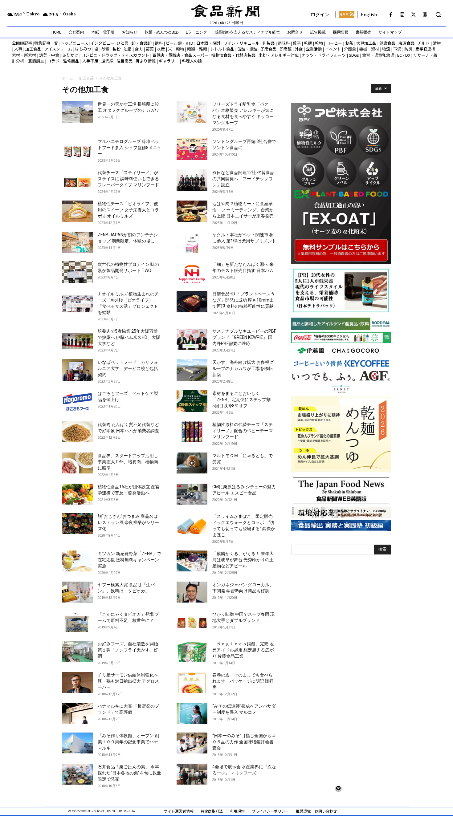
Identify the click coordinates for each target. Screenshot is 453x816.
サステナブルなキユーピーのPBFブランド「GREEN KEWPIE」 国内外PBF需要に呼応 (244, 337)
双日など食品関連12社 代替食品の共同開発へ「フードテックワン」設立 (243, 178)
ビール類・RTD (179, 43)
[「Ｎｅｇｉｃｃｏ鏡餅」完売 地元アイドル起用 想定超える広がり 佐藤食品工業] (192, 651)
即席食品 (268, 49)
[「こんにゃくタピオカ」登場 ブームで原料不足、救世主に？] (77, 621)
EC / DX (403, 55)
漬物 (437, 43)
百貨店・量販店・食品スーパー (180, 55)
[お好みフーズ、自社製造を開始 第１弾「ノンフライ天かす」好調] (77, 651)
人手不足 (90, 61)
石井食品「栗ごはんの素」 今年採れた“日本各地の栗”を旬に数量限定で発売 (129, 772)
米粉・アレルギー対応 (279, 55)
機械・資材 (369, 49)
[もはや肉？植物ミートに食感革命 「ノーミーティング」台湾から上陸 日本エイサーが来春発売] (192, 211)
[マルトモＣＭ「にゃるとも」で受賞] (192, 463)
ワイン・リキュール (241, 43)
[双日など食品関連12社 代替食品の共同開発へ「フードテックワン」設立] (192, 180)
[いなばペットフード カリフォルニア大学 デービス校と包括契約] (77, 370)
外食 (299, 49)
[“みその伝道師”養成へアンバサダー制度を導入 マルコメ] (192, 713)
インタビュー (102, 43)
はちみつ (83, 49)
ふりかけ (70, 55)
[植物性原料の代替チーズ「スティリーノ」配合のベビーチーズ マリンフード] (192, 432)
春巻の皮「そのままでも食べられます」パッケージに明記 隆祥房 (243, 681)
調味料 (284, 43)
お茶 (349, 43)
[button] (438, 14)
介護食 (350, 49)
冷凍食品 (406, 43)
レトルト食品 (222, 49)
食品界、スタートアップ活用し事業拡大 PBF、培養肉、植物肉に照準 (128, 461)
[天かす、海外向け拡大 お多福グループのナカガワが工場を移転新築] (192, 370)
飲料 (159, 43)
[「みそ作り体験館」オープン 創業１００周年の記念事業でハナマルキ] (77, 743)
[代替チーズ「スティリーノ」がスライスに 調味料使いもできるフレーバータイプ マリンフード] (77, 180)
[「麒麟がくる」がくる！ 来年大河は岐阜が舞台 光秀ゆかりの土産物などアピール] (192, 561)
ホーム (67, 78)
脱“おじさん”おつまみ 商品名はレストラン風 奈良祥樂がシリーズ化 (128, 522)
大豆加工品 (366, 43)
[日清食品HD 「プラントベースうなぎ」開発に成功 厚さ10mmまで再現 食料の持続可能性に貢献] (192, 301)
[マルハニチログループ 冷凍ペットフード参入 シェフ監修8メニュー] (77, 149)
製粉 (116, 49)
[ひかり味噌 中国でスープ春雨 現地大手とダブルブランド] (192, 621)
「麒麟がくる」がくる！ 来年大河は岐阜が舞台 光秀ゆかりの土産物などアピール (243, 559)
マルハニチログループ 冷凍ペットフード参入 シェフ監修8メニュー (129, 147)
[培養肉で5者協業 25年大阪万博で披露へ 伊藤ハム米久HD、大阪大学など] (77, 339)
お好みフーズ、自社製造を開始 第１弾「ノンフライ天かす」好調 (128, 650)
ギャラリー (169, 61)
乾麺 (308, 43)
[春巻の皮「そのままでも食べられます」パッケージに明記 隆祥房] (192, 682)
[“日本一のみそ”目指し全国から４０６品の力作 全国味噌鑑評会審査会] (192, 743)
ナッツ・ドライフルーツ (324, 55)
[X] (414, 14)
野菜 (150, 49)
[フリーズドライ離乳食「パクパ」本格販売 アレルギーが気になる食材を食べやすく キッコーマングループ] (192, 112)
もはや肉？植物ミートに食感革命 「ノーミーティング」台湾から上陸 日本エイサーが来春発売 (243, 209)
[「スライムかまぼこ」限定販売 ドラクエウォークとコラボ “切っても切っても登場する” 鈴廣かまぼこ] (192, 523)
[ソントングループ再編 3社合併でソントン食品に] (192, 149)
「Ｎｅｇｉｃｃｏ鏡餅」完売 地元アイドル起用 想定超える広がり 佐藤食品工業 (243, 650)
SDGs (354, 55)
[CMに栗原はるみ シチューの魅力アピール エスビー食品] (192, 494)
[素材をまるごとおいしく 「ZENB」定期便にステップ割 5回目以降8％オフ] (192, 401)
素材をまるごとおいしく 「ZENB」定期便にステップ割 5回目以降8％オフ (243, 399)
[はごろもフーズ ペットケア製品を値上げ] (77, 401)
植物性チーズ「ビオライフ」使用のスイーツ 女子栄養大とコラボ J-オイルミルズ (128, 209)
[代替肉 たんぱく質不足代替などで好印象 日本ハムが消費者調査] (77, 432)
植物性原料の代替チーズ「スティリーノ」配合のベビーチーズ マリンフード (244, 430)
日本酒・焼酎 (208, 43)
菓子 (297, 43)
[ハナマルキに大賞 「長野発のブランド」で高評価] (77, 713)
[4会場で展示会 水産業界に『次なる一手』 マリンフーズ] (192, 774)
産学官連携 (425, 49)
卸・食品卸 (141, 43)
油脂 (128, 49)
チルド (424, 43)
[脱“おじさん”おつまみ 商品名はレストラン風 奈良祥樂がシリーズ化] (77, 523)
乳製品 (269, 43)
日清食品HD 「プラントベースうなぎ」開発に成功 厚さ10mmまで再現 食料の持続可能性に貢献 (243, 300)
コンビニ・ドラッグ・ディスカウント (115, 55)
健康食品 (387, 43)
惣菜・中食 (49, 55)
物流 (386, 49)
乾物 (319, 43)
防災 (408, 49)
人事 (18, 49)
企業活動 (314, 49)
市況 (397, 49)
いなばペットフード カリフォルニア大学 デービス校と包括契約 (128, 368)
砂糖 (105, 49)
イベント (333, 49)
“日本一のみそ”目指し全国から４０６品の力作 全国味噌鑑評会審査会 (244, 741)
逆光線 (107, 61)
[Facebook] (390, 14)
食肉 (139, 49)
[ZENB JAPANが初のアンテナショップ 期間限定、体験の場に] (77, 242)
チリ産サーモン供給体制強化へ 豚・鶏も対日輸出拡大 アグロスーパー (128, 681)
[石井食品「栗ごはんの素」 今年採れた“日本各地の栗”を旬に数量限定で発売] (77, 774)
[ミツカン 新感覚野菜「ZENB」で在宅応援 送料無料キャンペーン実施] (77, 561)
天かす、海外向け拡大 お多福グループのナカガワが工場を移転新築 (243, 368)
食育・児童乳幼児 (378, 55)
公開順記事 (22, 43)
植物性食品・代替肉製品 (233, 55)
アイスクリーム (58, 49)
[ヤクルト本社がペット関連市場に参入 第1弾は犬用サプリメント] (192, 242)
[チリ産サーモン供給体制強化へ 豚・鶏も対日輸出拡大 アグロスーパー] (77, 682)
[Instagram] (402, 14)
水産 (161, 49)
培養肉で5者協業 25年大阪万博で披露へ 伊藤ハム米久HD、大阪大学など (129, 337)
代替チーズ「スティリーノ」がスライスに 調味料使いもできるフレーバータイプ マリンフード (128, 178)
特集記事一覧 (46, 43)
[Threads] (425, 14)
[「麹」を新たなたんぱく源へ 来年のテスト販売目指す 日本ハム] (192, 272)
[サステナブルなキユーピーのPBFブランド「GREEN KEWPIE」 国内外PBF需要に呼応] (192, 339)
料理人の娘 (192, 61)
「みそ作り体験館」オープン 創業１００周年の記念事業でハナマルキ (128, 741)
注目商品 (124, 61)
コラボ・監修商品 (63, 61)
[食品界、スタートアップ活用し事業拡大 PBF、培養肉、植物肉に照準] (77, 463)
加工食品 (33, 49)
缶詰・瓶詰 (247, 49)
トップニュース (74, 43)
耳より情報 (146, 61)
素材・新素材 (24, 55)
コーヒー (334, 43)
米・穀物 (176, 49)
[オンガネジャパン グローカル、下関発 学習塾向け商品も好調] (192, 592)
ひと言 (122, 43)
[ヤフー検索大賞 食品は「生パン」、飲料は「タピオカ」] (77, 592)
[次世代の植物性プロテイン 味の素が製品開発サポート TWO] (77, 272)
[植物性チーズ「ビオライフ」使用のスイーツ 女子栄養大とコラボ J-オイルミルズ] (77, 211)
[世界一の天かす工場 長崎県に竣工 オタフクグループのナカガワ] (77, 112)
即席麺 (286, 49)
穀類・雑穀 (197, 49)
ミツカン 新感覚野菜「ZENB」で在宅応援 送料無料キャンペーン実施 (129, 559)
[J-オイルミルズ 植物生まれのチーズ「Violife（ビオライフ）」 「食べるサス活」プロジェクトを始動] (77, 301)
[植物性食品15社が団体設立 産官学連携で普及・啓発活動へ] (77, 494)
